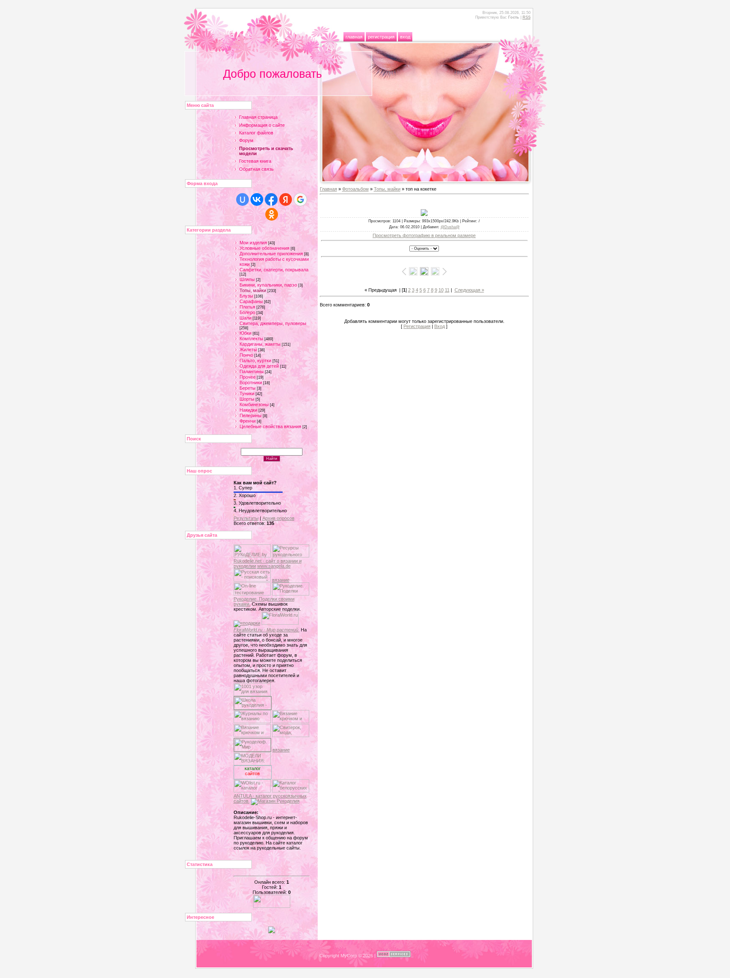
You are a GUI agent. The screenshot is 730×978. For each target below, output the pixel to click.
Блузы (246, 295)
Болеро (247, 312)
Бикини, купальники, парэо (268, 284)
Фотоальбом (355, 188)
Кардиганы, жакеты (260, 344)
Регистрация (381, 36)
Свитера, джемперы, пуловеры (273, 323)
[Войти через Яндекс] (285, 199)
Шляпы (247, 279)
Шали (245, 317)
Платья (247, 306)
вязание (280, 579)
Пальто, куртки (255, 360)
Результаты (246, 518)
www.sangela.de (274, 565)
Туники (247, 393)
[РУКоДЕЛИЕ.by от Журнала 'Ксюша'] (252, 555)
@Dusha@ (450, 227)
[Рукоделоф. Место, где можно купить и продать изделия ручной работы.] (252, 749)
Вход (405, 36)
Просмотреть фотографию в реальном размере (424, 235)
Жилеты (248, 349)
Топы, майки (253, 290)
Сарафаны (251, 301)
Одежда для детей (259, 366)
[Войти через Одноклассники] (271, 214)
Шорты (247, 399)
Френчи (248, 420)
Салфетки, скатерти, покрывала (274, 269)
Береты (248, 388)
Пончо (246, 355)
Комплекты (251, 338)
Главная (354, 36)
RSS (527, 17)
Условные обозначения (264, 248)
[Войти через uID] (242, 199)
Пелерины (250, 415)
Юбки (245, 333)
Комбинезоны (254, 404)
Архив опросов (278, 518)
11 (447, 289)
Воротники (251, 382)
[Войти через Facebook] (271, 199)
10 (441, 289)
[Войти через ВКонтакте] (257, 199)
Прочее (248, 377)
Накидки (248, 410)
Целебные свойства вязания (270, 426)
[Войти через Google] (300, 199)
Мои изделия (253, 242)
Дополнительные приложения (271, 253)
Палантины (252, 371)
